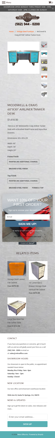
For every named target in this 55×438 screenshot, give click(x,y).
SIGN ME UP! (27, 223)
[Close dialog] (50, 196)
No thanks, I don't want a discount (27, 236)
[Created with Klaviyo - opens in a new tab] (28, 243)
